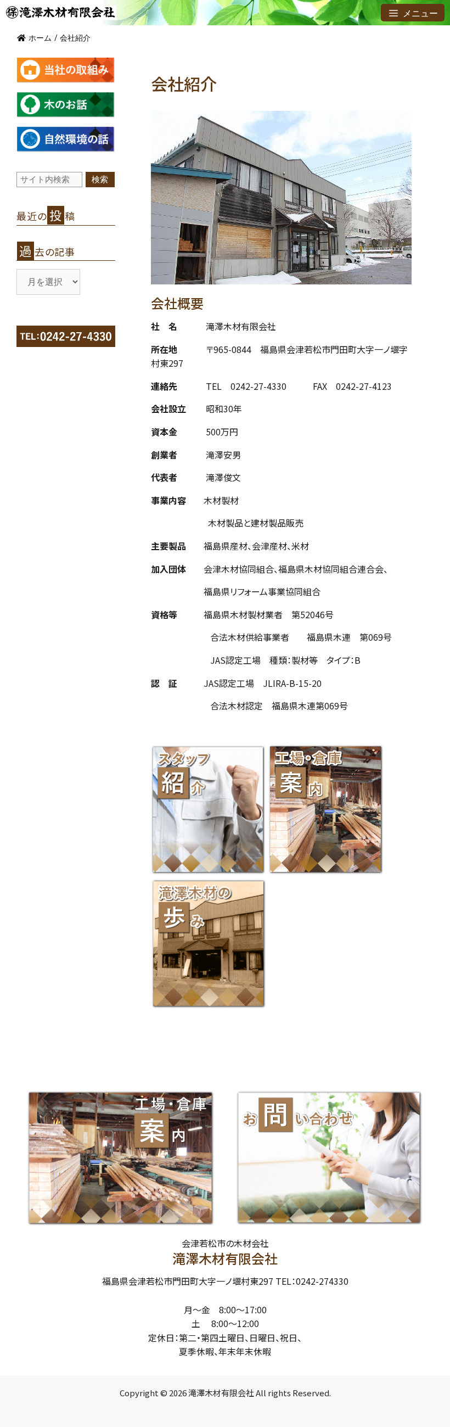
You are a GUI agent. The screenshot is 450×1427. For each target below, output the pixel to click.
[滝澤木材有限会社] (60, 12)
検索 (100, 179)
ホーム (40, 37)
